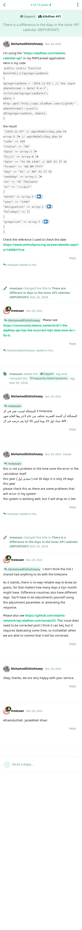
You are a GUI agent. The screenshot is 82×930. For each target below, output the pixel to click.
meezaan (14, 406)
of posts (40, 5)
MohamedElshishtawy (24, 320)
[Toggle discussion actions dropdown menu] (78, 5)
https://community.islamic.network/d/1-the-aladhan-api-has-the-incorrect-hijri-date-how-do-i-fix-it (39, 330)
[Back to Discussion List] (4, 5)
